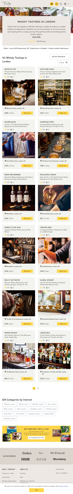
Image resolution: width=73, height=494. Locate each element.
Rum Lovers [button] (21, 409)
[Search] (61, 4)
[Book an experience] (57, 4)
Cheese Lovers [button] (9, 404)
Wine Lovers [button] (24, 404)
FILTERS (61, 63)
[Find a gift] (52, 4)
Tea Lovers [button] (8, 414)
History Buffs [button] (49, 414)
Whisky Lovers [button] (38, 404)
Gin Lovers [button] (52, 404)
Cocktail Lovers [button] (36, 409)
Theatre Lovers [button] (34, 414)
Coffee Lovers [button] (51, 409)
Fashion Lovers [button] (9, 418)
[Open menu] (68, 4)
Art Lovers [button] (20, 414)
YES (36, 490)
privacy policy (63, 486)
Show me (27, 113)
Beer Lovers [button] (8, 409)
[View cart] (65, 4)
